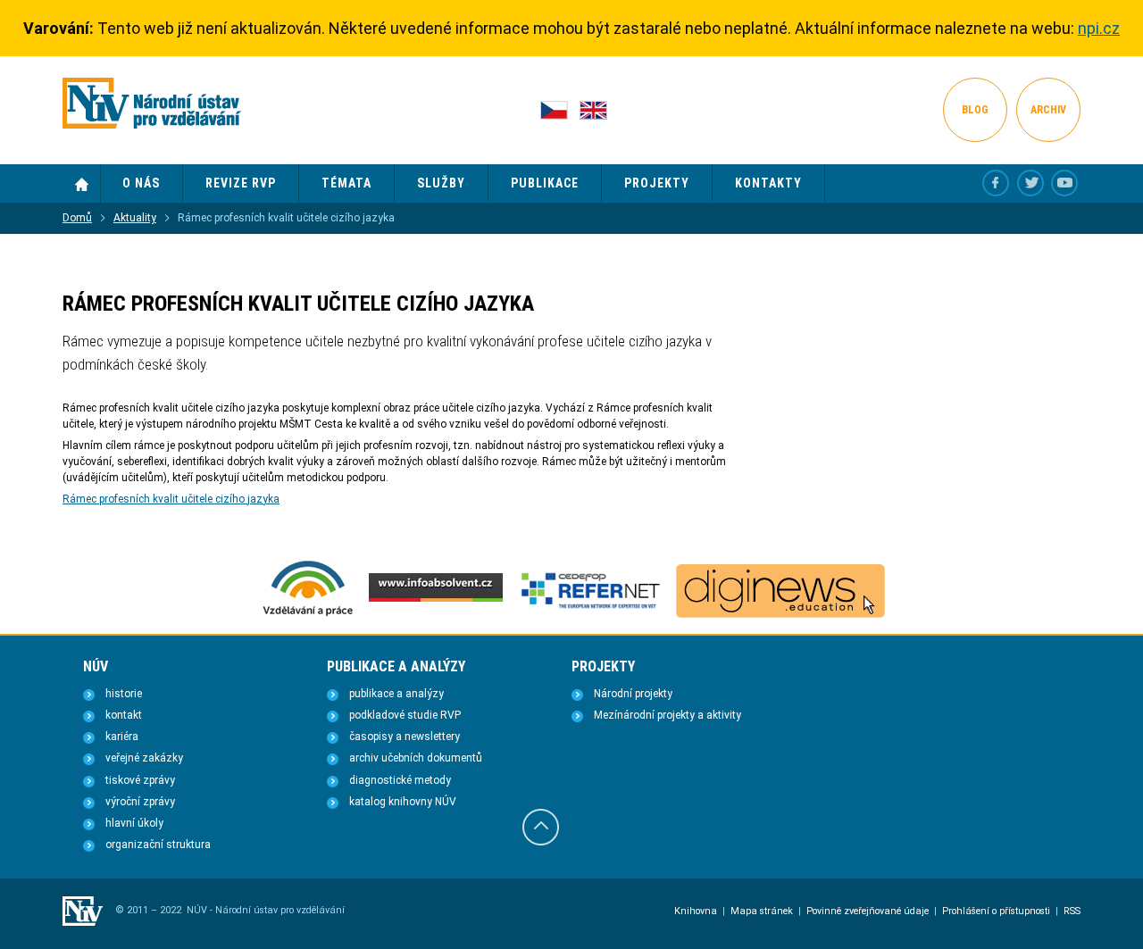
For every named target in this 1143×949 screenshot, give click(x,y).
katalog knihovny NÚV (402, 801)
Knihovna (695, 911)
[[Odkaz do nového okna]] (1030, 183)
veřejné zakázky (144, 758)
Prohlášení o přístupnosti (996, 911)
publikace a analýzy (396, 693)
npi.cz (1099, 28)
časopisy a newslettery (404, 736)
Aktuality (134, 218)
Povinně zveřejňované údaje (867, 911)
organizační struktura (158, 844)
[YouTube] (1064, 183)
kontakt (123, 715)
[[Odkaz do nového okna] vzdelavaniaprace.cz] (308, 614)
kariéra (121, 736)
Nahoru (540, 827)
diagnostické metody (400, 780)
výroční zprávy (140, 801)
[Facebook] (995, 183)
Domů (82, 184)
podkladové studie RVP (405, 715)
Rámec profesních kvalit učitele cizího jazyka (171, 499)
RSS (1072, 911)
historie (123, 693)
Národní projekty (633, 693)
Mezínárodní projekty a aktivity (667, 715)
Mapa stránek (761, 911)
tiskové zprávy (140, 780)
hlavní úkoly (134, 823)
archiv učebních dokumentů (415, 758)
